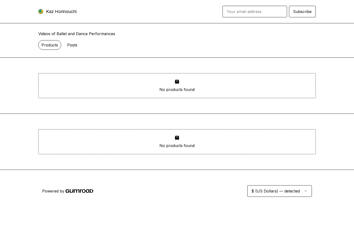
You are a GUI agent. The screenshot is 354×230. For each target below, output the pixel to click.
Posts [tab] (72, 45)
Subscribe (302, 11)
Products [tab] (49, 45)
